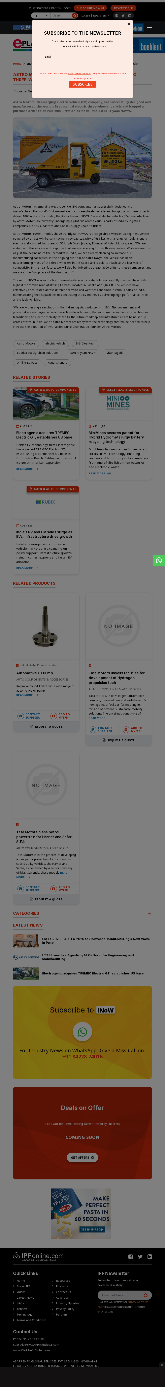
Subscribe (82, 84)
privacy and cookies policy (79, 73)
